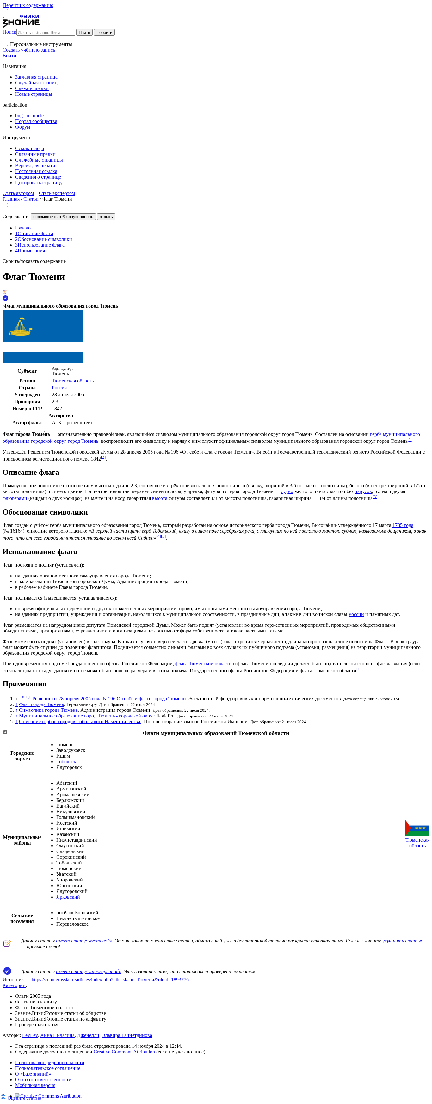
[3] (375, 496)
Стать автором (18, 193)
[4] (158, 536)
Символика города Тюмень (48, 710)
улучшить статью (402, 940)
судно (287, 491)
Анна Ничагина (57, 1035)
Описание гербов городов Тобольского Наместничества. (80, 721)
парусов (363, 491)
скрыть (106, 216)
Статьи (31, 199)
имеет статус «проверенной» (88, 971)
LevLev (30, 1035)
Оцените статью (24, 1098)
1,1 (28, 697)
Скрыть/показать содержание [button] (34, 261)
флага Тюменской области (203, 663)
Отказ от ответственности (43, 1079)
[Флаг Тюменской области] (417, 834)
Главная (11, 199)
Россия (59, 387)
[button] (6, 44)
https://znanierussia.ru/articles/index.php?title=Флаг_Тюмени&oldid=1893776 (110, 979)
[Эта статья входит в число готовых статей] (5, 292)
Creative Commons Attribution (124, 1051)
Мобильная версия (35, 1085)
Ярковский (68, 897)
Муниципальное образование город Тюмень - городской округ (86, 715)
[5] (163, 536)
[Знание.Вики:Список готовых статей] (7, 945)
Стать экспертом (57, 193)
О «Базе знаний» (33, 1074)
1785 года (402, 525)
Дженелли (88, 1035)
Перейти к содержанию (28, 5)
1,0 (21, 697)
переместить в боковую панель (63, 216)
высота (159, 498)
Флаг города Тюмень (41, 704)
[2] (103, 457)
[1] (410, 439)
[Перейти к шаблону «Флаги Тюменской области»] (5, 732)
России (356, 614)
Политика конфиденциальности (49, 1062)
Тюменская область (73, 380)
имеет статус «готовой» (84, 940)
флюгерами (15, 498)
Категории (14, 985)
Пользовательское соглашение (47, 1068)
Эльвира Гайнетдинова (127, 1035)
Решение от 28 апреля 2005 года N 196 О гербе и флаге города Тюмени (109, 698)
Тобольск (66, 761)
